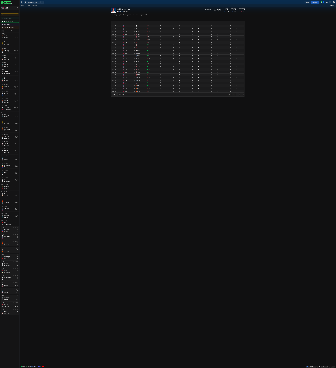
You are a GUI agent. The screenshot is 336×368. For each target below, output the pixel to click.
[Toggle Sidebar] (19, 184)
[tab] (330, 367)
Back (23, 5)
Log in (307, 2)
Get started (315, 2)
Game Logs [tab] (114, 15)
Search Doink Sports (35, 2)
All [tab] (2, 31)
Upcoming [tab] (6, 31)
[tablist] (7, 31)
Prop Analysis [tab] (140, 15)
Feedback (332, 5)
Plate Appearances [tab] (128, 15)
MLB (29, 5)
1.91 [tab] (322, 366)
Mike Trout (35, 5)
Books (327, 2)
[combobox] (115, 94)
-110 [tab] (319, 366)
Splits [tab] (120, 15)
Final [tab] (12, 31)
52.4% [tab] (326, 366)
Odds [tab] (146, 15)
